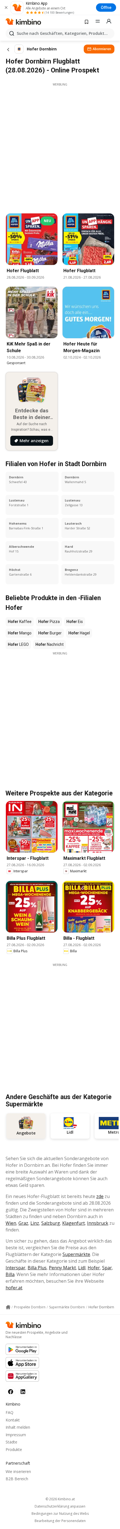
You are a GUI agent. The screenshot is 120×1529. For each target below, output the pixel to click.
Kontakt (13, 1420)
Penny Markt (62, 1268)
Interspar (15, 1268)
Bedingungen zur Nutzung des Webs (60, 1513)
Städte (11, 1442)
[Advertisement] (60, 146)
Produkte (14, 1449)
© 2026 (60, 1499)
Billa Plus (37, 1268)
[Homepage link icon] (8, 1307)
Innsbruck (97, 1223)
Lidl (81, 1268)
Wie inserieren (18, 1471)
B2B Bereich (17, 1478)
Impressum (16, 1434)
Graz (23, 1223)
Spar (107, 1268)
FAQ (9, 1412)
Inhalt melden (18, 1427)
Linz (34, 1223)
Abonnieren (102, 49)
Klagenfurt (73, 1223)
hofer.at (14, 1288)
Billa (10, 1274)
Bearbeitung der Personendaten (60, 1521)
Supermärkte (76, 1254)
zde (100, 1196)
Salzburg (50, 1223)
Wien (11, 1223)
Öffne (106, 7)
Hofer (94, 1268)
